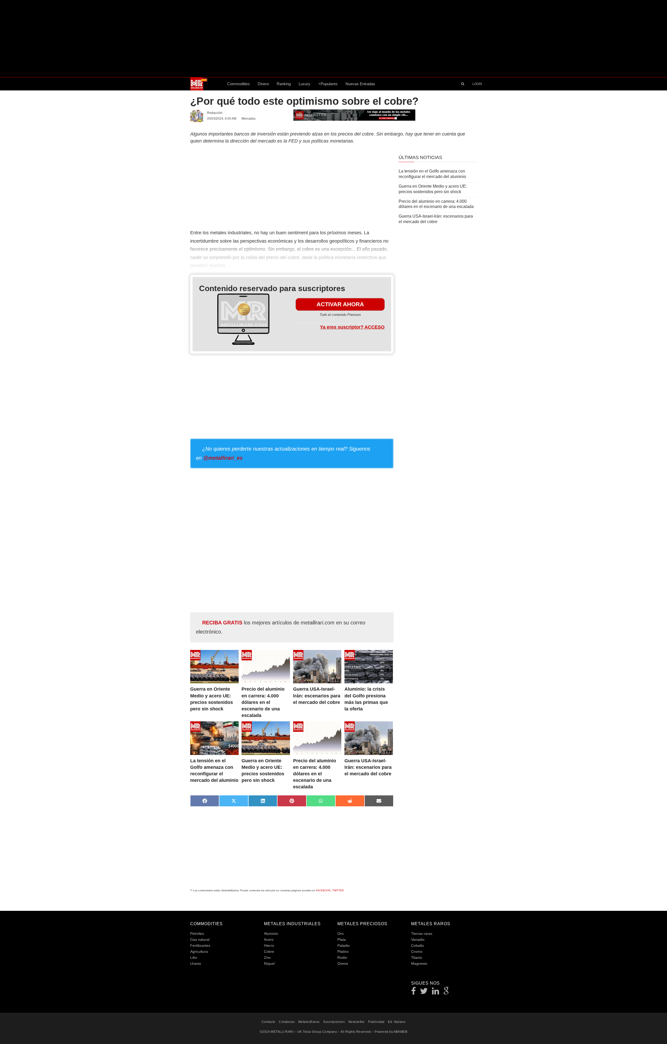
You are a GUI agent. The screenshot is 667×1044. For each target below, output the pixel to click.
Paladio (343, 945)
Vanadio (417, 939)
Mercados (249, 118)
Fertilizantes (200, 945)
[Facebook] (413, 992)
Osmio (342, 963)
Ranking (284, 84)
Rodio (342, 957)
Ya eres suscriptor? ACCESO (352, 327)
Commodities (238, 84)
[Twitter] (424, 992)
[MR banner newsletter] (354, 115)
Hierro (269, 945)
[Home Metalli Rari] (206, 83)
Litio (193, 957)
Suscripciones (334, 1022)
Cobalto (417, 945)
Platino (343, 951)
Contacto (268, 1022)
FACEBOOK (323, 890)
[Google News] (446, 992)
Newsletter (356, 1022)
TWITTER (338, 890)
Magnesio (419, 963)
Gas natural (199, 939)
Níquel (269, 963)
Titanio (416, 957)
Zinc (267, 957)
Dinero (263, 84)
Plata (341, 939)
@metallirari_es (223, 458)
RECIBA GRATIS (222, 622)
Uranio (195, 963)
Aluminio (271, 933)
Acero (269, 939)
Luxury (304, 84)
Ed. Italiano (396, 1022)
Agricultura (199, 951)
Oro (340, 933)
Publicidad (376, 1022)
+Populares (328, 84)
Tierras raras (421, 933)
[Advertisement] (333, 38)
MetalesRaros (309, 1022)
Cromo (416, 951)
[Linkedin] (435, 992)
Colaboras (287, 1022)
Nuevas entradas (360, 84)
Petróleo (197, 933)
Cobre (269, 951)
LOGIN (477, 84)
